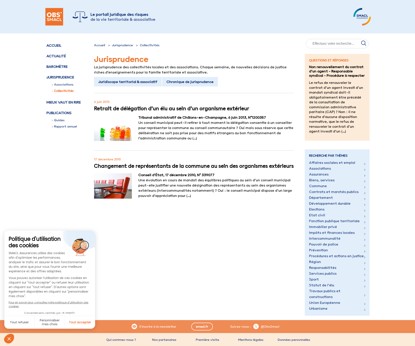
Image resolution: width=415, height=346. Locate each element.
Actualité (56, 56)
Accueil (53, 45)
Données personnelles (294, 340)
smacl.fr (202, 326)
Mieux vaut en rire (63, 102)
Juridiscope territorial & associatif (127, 82)
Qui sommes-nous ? (121, 340)
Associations (63, 84)
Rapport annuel (65, 126)
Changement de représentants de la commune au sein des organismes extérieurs (194, 166)
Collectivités (64, 91)
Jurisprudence (122, 45)
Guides (59, 120)
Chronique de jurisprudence (190, 82)
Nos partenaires (164, 340)
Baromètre (57, 66)
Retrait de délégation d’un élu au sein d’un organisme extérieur (171, 108)
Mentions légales (250, 340)
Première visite (207, 340)
